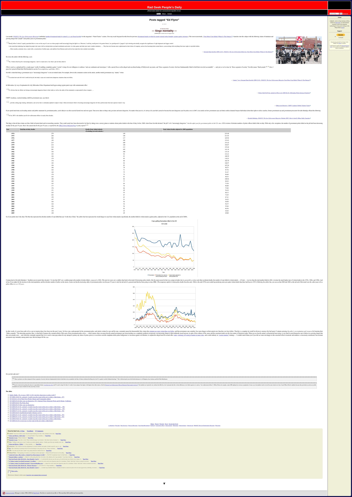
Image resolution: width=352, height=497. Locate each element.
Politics (162, 424)
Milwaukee (175, 425)
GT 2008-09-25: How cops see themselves (22, 405)
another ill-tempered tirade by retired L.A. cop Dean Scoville (63, 36)
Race (166, 424)
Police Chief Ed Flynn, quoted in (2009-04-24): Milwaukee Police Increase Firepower (284, 93)
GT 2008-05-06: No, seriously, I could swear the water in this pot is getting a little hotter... (36, 419)
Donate (339, 43)
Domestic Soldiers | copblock (16, 457)
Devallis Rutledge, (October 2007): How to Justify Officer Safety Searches (279, 118)
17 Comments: (39, 431)
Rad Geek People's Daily (164, 7)
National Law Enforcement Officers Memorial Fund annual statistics (121, 385)
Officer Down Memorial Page (67, 125)
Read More (58, 433)
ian (10, 448)
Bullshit (117, 425)
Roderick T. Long (13, 438)
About (164, 13)
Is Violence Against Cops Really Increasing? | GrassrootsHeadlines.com (26, 463)
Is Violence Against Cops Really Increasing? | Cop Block (22, 461)
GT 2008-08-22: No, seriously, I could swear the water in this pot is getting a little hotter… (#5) (37, 409)
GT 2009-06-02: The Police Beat (19, 403)
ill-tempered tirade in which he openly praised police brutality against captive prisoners (163, 36)
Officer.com (190, 425)
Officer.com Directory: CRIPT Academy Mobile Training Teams (293, 105)
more (343, 27)
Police (157, 424)
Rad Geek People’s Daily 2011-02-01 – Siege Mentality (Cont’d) (24, 459)
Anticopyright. (10, 493)
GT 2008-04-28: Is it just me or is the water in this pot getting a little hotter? (31, 421)
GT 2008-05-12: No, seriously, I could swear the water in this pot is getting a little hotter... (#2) (37, 417)
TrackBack (30, 431)
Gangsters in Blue (160, 425)
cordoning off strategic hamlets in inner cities (191, 335)
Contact (169, 13)
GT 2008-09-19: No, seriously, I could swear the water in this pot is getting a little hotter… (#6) (37, 407)
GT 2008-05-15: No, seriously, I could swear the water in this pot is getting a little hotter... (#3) (37, 415)
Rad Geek (36, 493)
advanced (345, 13)
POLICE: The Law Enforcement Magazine (204, 425)
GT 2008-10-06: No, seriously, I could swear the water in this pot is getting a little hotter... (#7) (37, 397)
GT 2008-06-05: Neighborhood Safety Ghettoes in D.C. (26, 413)
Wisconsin (217, 425)
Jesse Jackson (168, 425)
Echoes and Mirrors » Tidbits (16, 444)
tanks (175, 335)
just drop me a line (48, 385)
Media (152, 424)
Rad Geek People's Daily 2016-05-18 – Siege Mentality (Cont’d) (24, 467)
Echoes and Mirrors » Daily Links (17, 436)
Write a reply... (14, 471)
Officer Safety (182, 425)
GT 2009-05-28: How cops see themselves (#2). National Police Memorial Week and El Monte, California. (40, 401)
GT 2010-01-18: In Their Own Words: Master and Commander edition (30, 399)
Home (158, 13)
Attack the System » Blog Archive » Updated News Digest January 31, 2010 (26, 455)
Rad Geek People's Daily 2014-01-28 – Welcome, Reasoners (23, 465)
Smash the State (173, 424)
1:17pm (22, 431)
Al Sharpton (111, 425)
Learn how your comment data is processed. (36, 475)
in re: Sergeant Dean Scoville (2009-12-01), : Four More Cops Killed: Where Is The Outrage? (271, 80)
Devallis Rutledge (133, 425)
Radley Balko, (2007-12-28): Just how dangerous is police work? (32, 395)
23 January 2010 (164, 28)
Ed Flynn (153, 425)
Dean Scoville (124, 425)
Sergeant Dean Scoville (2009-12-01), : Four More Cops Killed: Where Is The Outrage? (238, 52)
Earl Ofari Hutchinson (144, 425)
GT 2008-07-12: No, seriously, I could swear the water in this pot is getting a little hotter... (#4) (37, 411)
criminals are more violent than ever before (161, 331)
